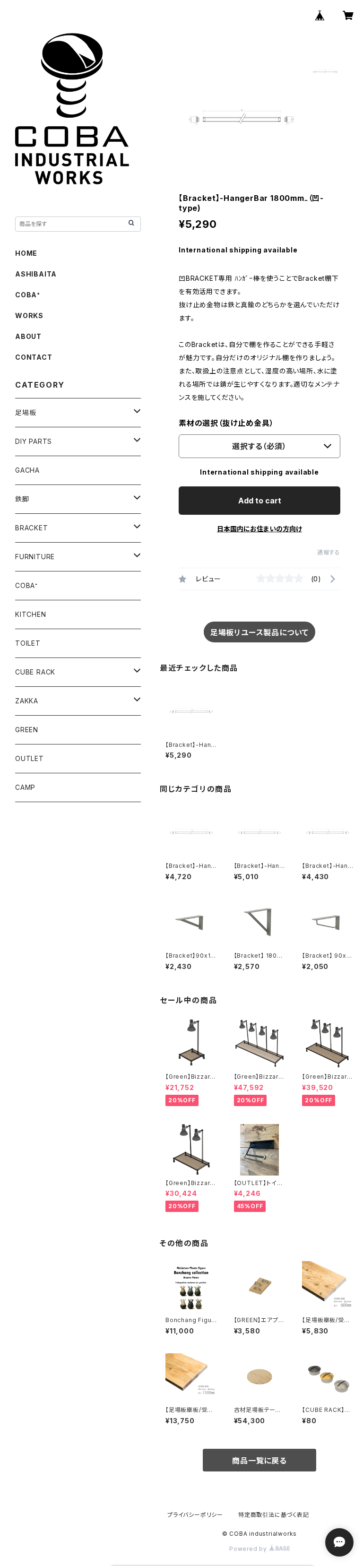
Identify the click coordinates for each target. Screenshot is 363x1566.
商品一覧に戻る (259, 1460)
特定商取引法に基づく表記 (273, 1514)
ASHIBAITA (36, 274)
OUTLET (29, 758)
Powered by (249, 1548)
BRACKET (31, 528)
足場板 (25, 412)
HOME (26, 253)
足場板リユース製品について (259, 632)
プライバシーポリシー (195, 1514)
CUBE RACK (35, 672)
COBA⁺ (27, 295)
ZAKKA (26, 701)
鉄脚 (22, 499)
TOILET (28, 643)
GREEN (26, 730)
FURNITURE (35, 557)
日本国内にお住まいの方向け (259, 529)
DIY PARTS (33, 441)
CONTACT (33, 357)
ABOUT (28, 336)
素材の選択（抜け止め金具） (226, 423)
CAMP (25, 787)
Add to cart (259, 500)
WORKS (29, 315)
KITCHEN (30, 614)
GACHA (27, 470)
